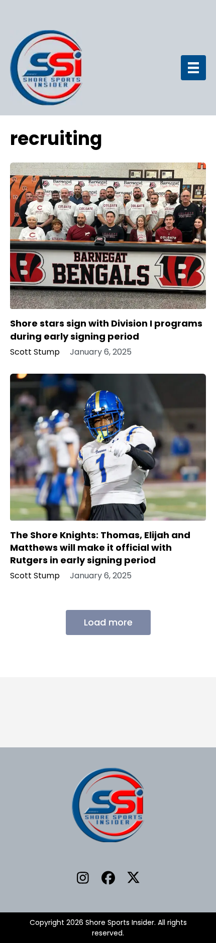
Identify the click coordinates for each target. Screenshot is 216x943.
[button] (83, 877)
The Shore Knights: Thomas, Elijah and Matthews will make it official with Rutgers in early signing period (100, 547)
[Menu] (193, 67)
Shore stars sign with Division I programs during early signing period (106, 329)
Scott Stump (35, 352)
